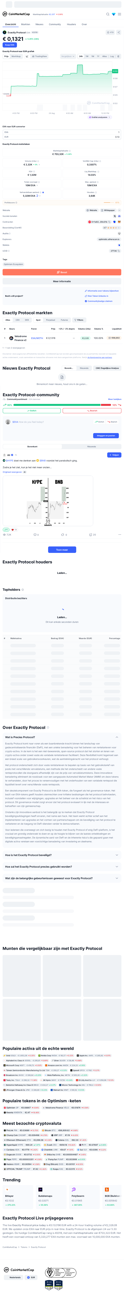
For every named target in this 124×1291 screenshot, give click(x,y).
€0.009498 (26, 1125)
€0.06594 (23, 1154)
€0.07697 (94, 1135)
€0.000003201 (24, 1149)
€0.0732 (23, 1144)
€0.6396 (93, 1140)
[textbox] (52, 444)
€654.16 (61, 1135)
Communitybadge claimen (100, 320)
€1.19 (66, 1125)
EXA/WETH (37, 357)
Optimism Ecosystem (13, 283)
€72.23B (44, 14)
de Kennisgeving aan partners (100, 376)
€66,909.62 (61, 1120)
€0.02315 (68, 1159)
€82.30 (72, 1130)
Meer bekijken (114, 418)
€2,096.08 (29, 1130)
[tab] (27, 56)
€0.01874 (67, 1098)
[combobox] (68, 56)
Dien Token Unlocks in (98, 315)
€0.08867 (22, 1098)
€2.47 (22, 1102)
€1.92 (26, 1159)
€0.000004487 (66, 1144)
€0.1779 (22, 1140)
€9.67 (58, 1140)
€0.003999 (66, 1149)
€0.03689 (22, 1120)
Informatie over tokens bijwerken (103, 309)
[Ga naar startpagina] (16, 14)
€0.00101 (64, 1154)
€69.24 (23, 1135)
